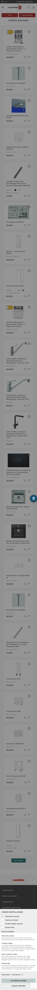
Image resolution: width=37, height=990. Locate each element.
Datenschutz (6, 975)
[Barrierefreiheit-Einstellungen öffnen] (33, 498)
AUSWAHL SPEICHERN (18, 986)
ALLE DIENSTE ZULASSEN (19, 980)
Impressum (16, 975)
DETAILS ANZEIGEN (8, 931)
